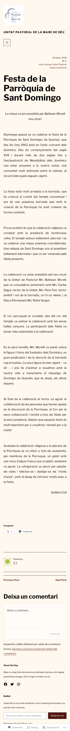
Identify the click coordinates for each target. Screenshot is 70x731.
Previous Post (11, 580)
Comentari (54, 633)
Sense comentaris (58, 67)
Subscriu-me (57, 715)
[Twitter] (12, 684)
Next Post (61, 580)
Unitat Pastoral (59, 64)
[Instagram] (19, 684)
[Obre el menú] (7, 42)
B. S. (15, 562)
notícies (47, 64)
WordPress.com (24, 723)
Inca (41, 64)
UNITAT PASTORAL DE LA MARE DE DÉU (34, 32)
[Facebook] (5, 684)
